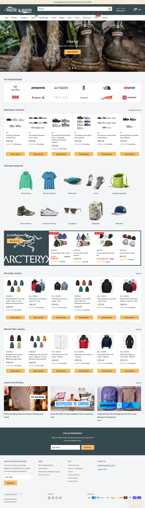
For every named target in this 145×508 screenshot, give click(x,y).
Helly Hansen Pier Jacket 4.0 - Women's (83, 356)
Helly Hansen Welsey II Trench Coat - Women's (127, 356)
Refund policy (73, 478)
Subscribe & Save (133, 2)
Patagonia (9, 296)
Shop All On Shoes (135, 110)
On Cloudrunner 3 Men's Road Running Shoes (106, 136)
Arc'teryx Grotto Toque (127, 253)
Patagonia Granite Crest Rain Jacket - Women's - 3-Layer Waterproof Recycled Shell (38, 357)
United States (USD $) (11, 494)
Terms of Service (74, 475)
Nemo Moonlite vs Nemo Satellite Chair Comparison (72, 414)
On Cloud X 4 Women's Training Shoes (13, 136)
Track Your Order (74, 465)
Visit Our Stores (43, 475)
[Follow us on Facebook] (49, 497)
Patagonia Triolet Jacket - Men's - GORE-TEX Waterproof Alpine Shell (82, 301)
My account (120, 11)
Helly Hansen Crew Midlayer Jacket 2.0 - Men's (38, 300)
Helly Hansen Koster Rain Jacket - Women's (60, 356)
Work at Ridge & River (45, 465)
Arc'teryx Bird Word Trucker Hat (106, 254)
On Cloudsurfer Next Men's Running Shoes (82, 136)
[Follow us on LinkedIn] (60, 497)
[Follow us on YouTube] (56, 497)
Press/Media (42, 468)
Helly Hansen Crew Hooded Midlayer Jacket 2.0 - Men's (129, 300)
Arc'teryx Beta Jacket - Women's (81, 254)
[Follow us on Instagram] (52, 497)
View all (138, 273)
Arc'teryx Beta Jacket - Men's (60, 253)
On (7, 132)
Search (70, 471)
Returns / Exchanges (75, 468)
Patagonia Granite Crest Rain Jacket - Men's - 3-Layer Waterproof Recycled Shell (15, 301)
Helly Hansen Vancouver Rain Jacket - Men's (106, 300)
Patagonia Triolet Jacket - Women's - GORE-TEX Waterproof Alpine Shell (14, 357)
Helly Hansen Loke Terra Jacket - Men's (59, 300)
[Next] (141, 136)
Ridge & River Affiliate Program (49, 471)
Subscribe (87, 447)
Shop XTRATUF (72, 52)
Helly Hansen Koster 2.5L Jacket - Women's (105, 356)
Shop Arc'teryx (15, 241)
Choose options (15, 154)
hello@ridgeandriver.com (106, 465)
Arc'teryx (54, 250)
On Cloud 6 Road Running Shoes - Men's (37, 136)
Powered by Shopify (10, 502)
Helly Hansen (33, 296)
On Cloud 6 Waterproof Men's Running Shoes (129, 136)
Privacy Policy (73, 481)
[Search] (109, 9)
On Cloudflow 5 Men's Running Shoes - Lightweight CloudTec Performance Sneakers (61, 138)
